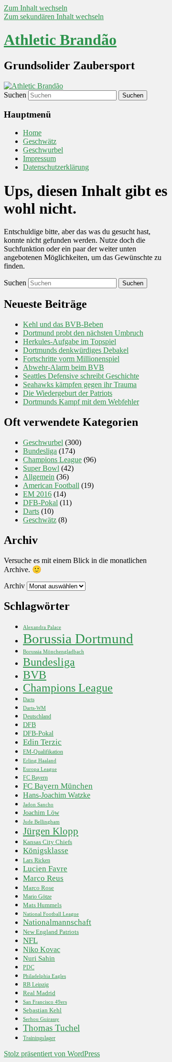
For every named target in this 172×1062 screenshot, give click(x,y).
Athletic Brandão (60, 39)
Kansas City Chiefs (47, 842)
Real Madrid (39, 993)
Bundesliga (40, 451)
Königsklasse (45, 850)
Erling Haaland (39, 760)
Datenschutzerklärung (56, 167)
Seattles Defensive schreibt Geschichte (81, 376)
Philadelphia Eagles (44, 976)
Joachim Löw (41, 812)
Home (32, 133)
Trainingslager (39, 1038)
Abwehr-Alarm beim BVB (63, 367)
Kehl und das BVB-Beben (63, 324)
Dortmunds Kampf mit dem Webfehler (81, 402)
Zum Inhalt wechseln (35, 8)
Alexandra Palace (42, 627)
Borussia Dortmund (78, 638)
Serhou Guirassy (41, 1019)
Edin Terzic (42, 742)
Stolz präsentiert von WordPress (52, 1054)
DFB (29, 724)
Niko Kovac (41, 949)
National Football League (51, 914)
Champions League (52, 459)
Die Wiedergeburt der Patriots (67, 393)
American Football (51, 485)
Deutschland (37, 717)
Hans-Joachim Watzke (56, 795)
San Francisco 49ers (45, 1002)
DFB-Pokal (40, 502)
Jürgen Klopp (50, 831)
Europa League (40, 769)
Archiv (14, 586)
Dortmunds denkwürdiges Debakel (76, 350)
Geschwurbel (43, 150)
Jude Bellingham (41, 821)
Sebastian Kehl (42, 1010)
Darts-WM (34, 708)
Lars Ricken (36, 860)
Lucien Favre (45, 868)
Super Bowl (41, 468)
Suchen (15, 95)
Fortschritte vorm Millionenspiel (71, 359)
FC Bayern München (58, 786)
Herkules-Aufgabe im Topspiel (69, 341)
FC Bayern (35, 778)
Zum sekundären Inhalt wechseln (54, 16)
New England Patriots (51, 932)
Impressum (39, 158)
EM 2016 (37, 494)
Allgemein (38, 477)
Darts (31, 511)
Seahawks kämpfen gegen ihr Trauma (80, 384)
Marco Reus (43, 878)
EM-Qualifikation (43, 752)
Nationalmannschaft (57, 922)
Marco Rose (38, 888)
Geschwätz (39, 141)
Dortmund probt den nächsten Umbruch (83, 333)
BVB (34, 675)
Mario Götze (37, 897)
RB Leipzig (36, 985)
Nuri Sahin (39, 958)
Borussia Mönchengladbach (53, 651)
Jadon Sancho (38, 804)
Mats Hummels (42, 905)
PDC (28, 967)
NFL (30, 940)
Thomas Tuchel (51, 1028)
